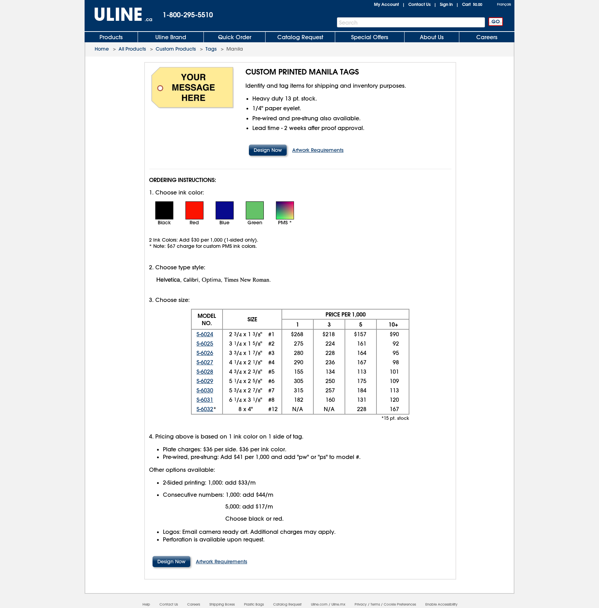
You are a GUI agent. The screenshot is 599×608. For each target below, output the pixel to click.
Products (111, 37)
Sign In (446, 4)
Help (146, 604)
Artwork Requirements (318, 150)
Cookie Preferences (400, 604)
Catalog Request (300, 37)
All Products (132, 49)
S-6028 (205, 371)
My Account (386, 4)
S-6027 (205, 362)
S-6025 (205, 343)
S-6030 (205, 390)
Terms (375, 604)
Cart (472, 4)
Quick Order (234, 37)
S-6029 (205, 380)
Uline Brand (170, 37)
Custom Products (176, 49)
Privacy (361, 604)
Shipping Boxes (222, 604)
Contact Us (419, 4)
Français (504, 4)
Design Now (268, 150)
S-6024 (205, 334)
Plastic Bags (254, 604)
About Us (432, 37)
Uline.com (319, 604)
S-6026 (205, 352)
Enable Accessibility (441, 604)
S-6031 (205, 399)
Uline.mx (338, 604)
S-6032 (205, 409)
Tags (211, 49)
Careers (486, 37)
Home (102, 49)
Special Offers (369, 37)
